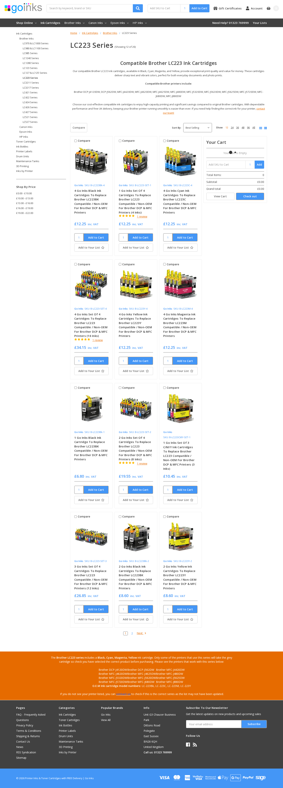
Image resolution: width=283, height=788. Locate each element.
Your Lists (260, 23)
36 (237, 127)
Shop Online (24, 23)
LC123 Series (30, 68)
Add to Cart (199, 8)
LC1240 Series (31, 58)
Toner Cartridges (26, 141)
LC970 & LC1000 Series (36, 43)
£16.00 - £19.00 (24, 208)
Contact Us (23, 741)
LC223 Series (30, 78)
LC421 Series (30, 92)
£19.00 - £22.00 (24, 213)
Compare (79, 127)
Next (140, 633)
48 (243, 127)
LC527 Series (30, 122)
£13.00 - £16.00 (24, 203)
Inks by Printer (24, 171)
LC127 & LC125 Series (35, 73)
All (253, 127)
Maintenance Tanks (27, 161)
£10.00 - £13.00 (24, 198)
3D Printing (22, 166)
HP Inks (138, 23)
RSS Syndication (26, 752)
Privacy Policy (24, 725)
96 (248, 127)
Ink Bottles (22, 146)
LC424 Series (30, 102)
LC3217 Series (31, 87)
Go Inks (106, 714)
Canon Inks (96, 23)
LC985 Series (30, 53)
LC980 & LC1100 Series (36, 48)
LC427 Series (30, 112)
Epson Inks (118, 23)
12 (226, 127)
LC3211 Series (31, 82)
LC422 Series (30, 97)
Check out (250, 196)
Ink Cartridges (50, 23)
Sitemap (21, 758)
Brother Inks (72, 23)
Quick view (91, 163)
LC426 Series (30, 107)
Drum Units (22, 156)
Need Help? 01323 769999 (230, 23)
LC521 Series (30, 117)
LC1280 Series (31, 63)
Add (259, 164)
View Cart (220, 196)
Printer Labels (24, 151)
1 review (142, 216)
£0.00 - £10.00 (24, 193)
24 (232, 127)
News (19, 747)
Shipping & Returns (28, 736)
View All (106, 720)
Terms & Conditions (28, 731)
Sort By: (176, 127)
